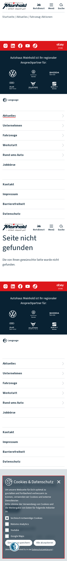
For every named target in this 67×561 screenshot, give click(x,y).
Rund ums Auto (13, 155)
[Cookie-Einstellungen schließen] (59, 482)
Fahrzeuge (10, 135)
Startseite (8, 17)
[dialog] (33, 517)
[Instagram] (5, 46)
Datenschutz (11, 214)
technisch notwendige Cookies (26, 518)
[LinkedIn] (13, 46)
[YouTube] (28, 46)
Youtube (15, 530)
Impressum (10, 194)
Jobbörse (9, 165)
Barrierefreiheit (14, 204)
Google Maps (17, 536)
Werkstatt (10, 145)
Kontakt (8, 184)
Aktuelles (22, 17)
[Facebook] (20, 46)
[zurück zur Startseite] (14, 6)
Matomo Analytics (20, 524)
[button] (51, 6)
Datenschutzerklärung (42, 549)
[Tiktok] (35, 46)
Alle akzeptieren (44, 542)
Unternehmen (12, 125)
